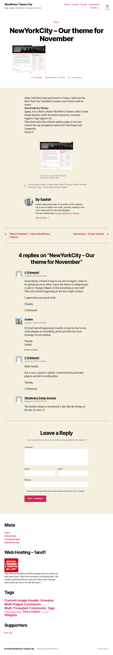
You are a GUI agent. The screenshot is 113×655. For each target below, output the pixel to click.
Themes (93, 8)
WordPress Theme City (18, 4)
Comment (29, 447)
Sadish (39, 77)
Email (60, 469)
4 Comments (76, 77)
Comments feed (12, 539)
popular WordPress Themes (67, 213)
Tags (39, 187)
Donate (83, 4)
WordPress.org (11, 542)
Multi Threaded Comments (25, 608)
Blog (56, 22)
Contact (75, 4)
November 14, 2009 (56, 77)
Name (27, 469)
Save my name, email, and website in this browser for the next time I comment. (56, 491)
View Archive (42, 218)
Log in (7, 532)
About (67, 4)
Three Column (31, 611)
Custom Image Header (37, 184)
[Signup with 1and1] (31, 565)
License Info (94, 4)
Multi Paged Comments (64, 184)
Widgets (63, 187)
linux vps (8, 632)
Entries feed (10, 536)
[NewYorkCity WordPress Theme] (56, 59)
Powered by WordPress (47, 649)
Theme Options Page (51, 187)
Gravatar (50, 184)
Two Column (44, 612)
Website (27, 480)
